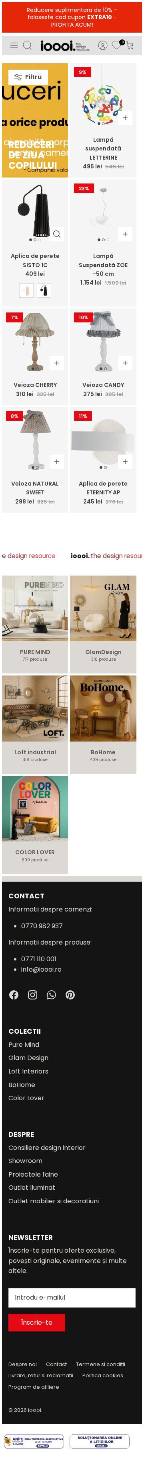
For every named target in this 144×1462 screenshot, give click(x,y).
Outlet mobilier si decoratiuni (53, 1201)
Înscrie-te (36, 1322)
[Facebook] (13, 994)
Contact (56, 1364)
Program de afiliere (33, 1387)
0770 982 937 (42, 926)
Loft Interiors (28, 1071)
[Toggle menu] (14, 45)
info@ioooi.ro (41, 969)
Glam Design (28, 1057)
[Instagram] (32, 994)
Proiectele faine (33, 1174)
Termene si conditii (100, 1364)
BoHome (21, 1084)
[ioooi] (65, 45)
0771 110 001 (38, 959)
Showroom (25, 1160)
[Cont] (99, 45)
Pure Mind (23, 1044)
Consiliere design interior (47, 1147)
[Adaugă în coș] (125, 118)
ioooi (34, 1410)
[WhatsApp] (51, 994)
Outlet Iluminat (31, 1187)
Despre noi (22, 1364)
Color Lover (26, 1098)
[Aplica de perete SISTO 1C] (35, 212)
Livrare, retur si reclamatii (40, 1375)
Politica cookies (102, 1375)
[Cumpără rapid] (57, 234)
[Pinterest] (70, 994)
